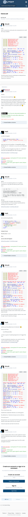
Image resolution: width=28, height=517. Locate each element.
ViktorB (4, 17)
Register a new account (14, 481)
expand (21, 37)
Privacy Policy (11, 513)
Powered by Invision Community (14, 514)
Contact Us (18, 513)
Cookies (24, 513)
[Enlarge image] (14, 97)
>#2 (18, 340)
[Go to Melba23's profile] (2, 90)
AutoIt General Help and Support (17, 19)
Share (7, 499)
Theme (4, 513)
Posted (10, 25)
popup (25, 37)
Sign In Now (14, 490)
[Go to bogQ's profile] (2, 132)
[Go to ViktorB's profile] (2, 24)
